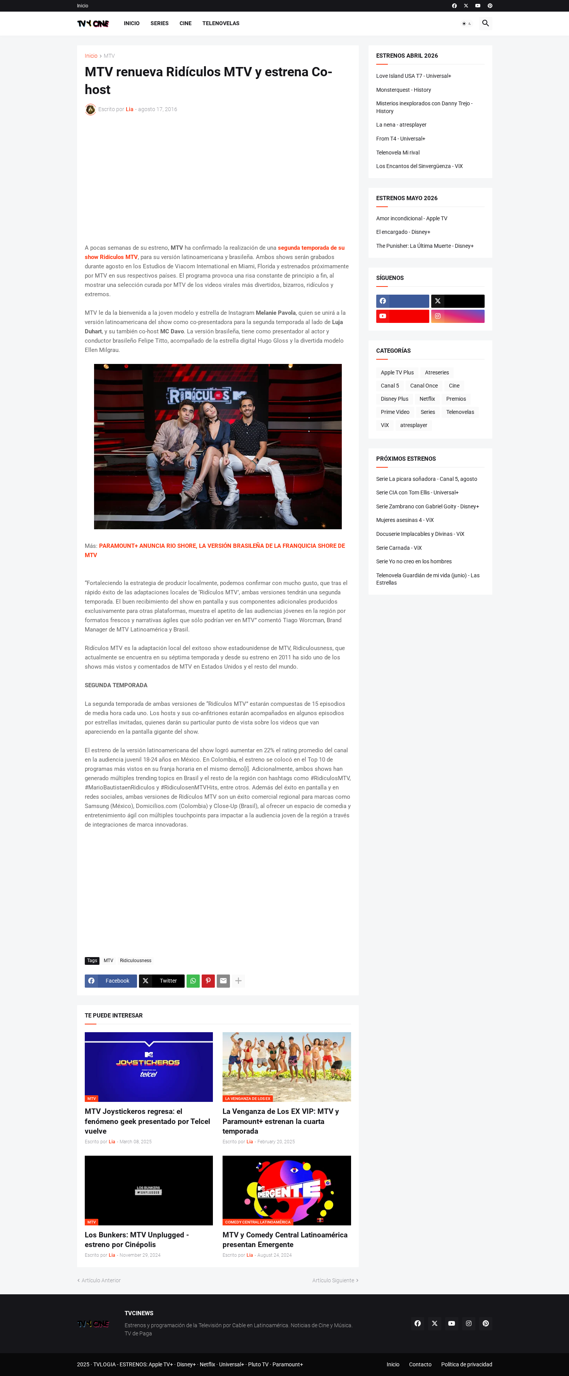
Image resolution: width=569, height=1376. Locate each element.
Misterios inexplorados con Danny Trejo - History (424, 107)
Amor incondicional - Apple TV (411, 218)
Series (160, 23)
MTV (109, 56)
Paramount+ (288, 1364)
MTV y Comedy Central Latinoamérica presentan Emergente (285, 1239)
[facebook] (454, 6)
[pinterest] (490, 6)
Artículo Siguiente (333, 1280)
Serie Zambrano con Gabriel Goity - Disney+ (427, 506)
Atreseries (437, 372)
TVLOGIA (104, 1364)
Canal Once (424, 386)
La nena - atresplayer (401, 125)
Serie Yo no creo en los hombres (414, 561)
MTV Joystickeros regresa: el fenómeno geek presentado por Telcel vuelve (147, 1121)
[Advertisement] (218, 179)
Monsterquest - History (403, 90)
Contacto (420, 1364)
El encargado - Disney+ (403, 232)
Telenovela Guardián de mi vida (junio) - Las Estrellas (428, 579)
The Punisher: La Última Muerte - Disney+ (425, 246)
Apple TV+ (161, 1364)
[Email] (223, 981)
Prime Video (395, 412)
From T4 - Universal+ (400, 139)
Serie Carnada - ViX (399, 548)
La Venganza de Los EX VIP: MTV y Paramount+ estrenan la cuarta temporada (281, 1121)
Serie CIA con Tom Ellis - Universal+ (417, 492)
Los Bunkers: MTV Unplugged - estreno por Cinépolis (137, 1239)
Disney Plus (394, 399)
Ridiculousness (135, 960)
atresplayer (413, 425)
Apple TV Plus (397, 372)
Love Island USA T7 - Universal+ (413, 76)
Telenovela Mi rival (398, 152)
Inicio (82, 6)
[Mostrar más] (238, 981)
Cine (186, 23)
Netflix (427, 399)
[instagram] (458, 316)
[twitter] (466, 6)
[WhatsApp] (193, 981)
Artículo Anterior (101, 1280)
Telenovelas (221, 23)
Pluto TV (258, 1364)
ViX (385, 425)
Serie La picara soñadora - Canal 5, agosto (426, 479)
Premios (456, 399)
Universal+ (231, 1364)
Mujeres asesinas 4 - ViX (405, 520)
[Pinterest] (208, 981)
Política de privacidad (466, 1364)
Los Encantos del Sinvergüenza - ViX (419, 166)
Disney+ (186, 1364)
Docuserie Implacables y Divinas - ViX (420, 534)
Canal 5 (390, 386)
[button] (466, 23)
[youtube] (478, 6)
